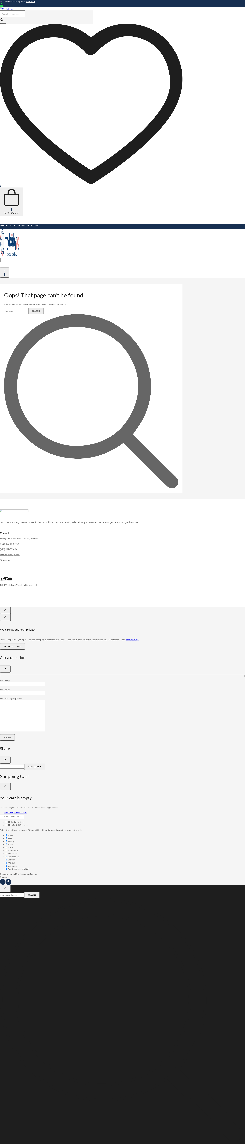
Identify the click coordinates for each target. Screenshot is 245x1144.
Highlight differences (18, 825)
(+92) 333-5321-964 (9, 543)
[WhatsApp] (1, 6)
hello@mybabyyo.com (10, 554)
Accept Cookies (12, 646)
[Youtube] (10, 579)
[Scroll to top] (3, 882)
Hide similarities (15, 822)
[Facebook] (4, 579)
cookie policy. (132, 639)
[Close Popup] (5, 610)
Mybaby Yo (5, 560)
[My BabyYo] (6, 9)
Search (32, 895)
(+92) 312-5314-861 (9, 549)
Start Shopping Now (15, 812)
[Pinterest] (6, 579)
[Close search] (5, 888)
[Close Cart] (5, 786)
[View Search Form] (0, 260)
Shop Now (30, 1)
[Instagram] (1, 579)
